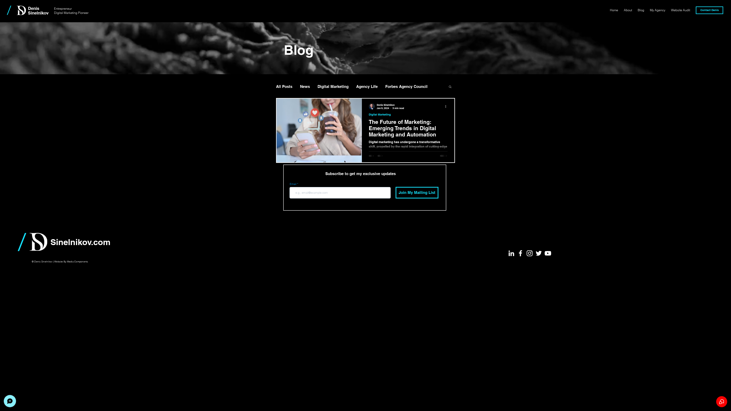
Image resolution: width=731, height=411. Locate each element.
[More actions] (447, 106)
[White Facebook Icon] (520, 253)
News (305, 86)
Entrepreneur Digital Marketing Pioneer (71, 11)
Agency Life (367, 86)
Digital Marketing (333, 86)
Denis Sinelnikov (38, 10)
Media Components (77, 261)
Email (293, 184)
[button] (450, 87)
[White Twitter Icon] (539, 253)
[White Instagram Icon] (530, 253)
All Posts (284, 86)
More (389, 86)
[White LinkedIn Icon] (511, 253)
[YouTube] (548, 253)
